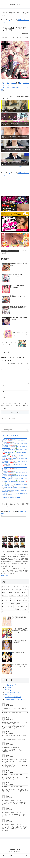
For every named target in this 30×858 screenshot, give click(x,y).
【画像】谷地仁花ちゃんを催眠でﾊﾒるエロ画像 (14, 487)
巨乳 (4, 253)
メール (3, 391)
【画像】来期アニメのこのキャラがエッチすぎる (15, 452)
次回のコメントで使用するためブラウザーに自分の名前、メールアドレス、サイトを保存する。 (14, 406)
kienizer (14, 83)
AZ (9, 20)
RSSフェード (5, 575)
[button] (27, 430)
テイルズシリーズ (15, 250)
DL (3, 83)
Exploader (15, 87)
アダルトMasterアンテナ (12, 692)
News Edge (8, 690)
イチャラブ (24, 250)
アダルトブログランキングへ (10, 435)
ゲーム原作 (5, 250)
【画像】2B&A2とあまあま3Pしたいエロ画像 (14, 481)
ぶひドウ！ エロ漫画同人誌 (13, 697)
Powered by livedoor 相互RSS (11, 497)
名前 (2, 385)
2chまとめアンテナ (10, 685)
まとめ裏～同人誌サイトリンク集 (15, 699)
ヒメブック (8, 694)
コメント (4, 368)
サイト (3, 397)
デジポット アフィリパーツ (23, 166)
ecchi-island (8, 687)
